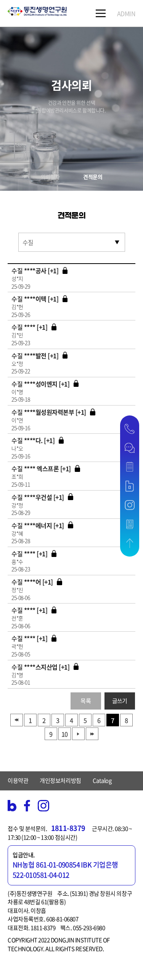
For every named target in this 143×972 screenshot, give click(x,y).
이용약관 (18, 780)
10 (64, 734)
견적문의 (92, 176)
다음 (78, 733)
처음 (16, 720)
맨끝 (92, 733)
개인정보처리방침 (60, 780)
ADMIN (126, 13)
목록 (85, 701)
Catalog (102, 780)
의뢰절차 (50, 176)
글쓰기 (119, 701)
